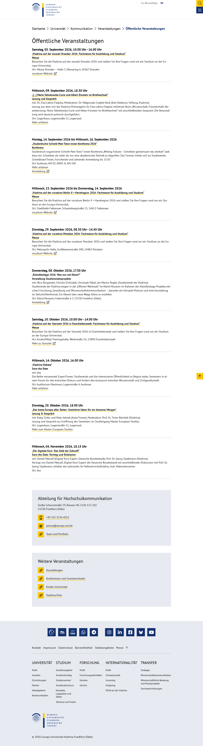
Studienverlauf (63, 680)
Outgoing (110, 685)
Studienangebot (64, 670)
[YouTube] (151, 632)
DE (161, 2)
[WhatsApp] (83, 632)
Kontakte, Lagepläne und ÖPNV (63, 693)
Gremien (36, 675)
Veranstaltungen (109, 28)
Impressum (49, 647)
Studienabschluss (65, 685)
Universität (57, 28)
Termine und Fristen (66, 701)
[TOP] (200, 376)
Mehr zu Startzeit (42, 343)
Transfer (149, 662)
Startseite (38, 28)
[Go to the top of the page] (127, 647)
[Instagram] (109, 632)
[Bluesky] (141, 632)
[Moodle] (62, 632)
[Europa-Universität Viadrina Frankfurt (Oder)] (47, 10)
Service (83, 685)
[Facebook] (130, 632)
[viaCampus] (52, 632)
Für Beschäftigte (149, 2)
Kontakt (36, 647)
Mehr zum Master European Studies (52, 429)
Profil (34, 670)
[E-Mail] (73, 632)
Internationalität (121, 662)
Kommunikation (82, 28)
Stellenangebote (104, 647)
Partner (35, 685)
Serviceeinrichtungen (151, 688)
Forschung (89, 662)
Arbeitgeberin (39, 690)
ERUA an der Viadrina (116, 690)
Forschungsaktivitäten (91, 675)
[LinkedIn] (120, 632)
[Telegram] (94, 632)
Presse (119, 647)
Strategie (145, 670)
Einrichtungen (39, 680)
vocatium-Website (42, 73)
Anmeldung (39, 171)
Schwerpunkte (113, 675)
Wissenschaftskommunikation (156, 675)
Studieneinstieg (64, 675)
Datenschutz (65, 647)
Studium (63, 662)
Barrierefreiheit (83, 647)
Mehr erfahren (40, 122)
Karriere (84, 680)
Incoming (110, 680)
